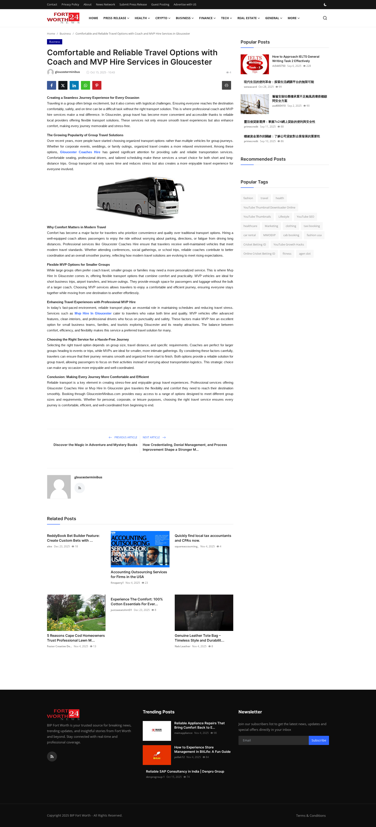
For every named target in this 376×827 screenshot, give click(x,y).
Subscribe (319, 740)
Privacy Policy (70, 4)
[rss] (52, 756)
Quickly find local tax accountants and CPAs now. (203, 538)
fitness (287, 253)
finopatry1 (117, 583)
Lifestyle (284, 217)
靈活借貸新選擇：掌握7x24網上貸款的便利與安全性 (279, 121)
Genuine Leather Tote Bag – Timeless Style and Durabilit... (199, 637)
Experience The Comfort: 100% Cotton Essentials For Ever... (137, 601)
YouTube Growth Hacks (289, 244)
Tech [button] (225, 18)
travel (264, 198)
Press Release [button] (114, 18)
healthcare (250, 226)
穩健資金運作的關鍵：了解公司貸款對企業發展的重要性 (282, 136)
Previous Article (125, 437)
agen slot (305, 253)
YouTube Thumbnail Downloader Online (269, 207)
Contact (52, 4)
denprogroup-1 (155, 777)
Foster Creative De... (59, 646)
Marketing (271, 226)
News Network (105, 4)
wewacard (250, 87)
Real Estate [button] (247, 18)
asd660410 (279, 106)
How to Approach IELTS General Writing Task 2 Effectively (295, 59)
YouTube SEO (305, 217)
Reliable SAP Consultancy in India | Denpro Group (185, 771)
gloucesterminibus (88, 477)
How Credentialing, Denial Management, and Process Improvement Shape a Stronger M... (185, 447)
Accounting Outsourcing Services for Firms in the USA (139, 574)
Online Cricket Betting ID (259, 253)
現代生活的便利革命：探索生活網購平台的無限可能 (279, 82)
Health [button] (141, 18)
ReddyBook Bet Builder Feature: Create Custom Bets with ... (73, 538)
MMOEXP (269, 235)
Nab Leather (182, 646)
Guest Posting (160, 4)
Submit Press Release (133, 4)
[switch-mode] (325, 4)
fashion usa (314, 235)
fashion (248, 198)
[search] (325, 18)
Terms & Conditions (311, 815)
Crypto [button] (161, 18)
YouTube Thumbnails (257, 217)
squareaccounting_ (187, 546)
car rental (249, 235)
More (292, 18)
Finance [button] (206, 18)
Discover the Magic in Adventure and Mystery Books (95, 445)
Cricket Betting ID (254, 244)
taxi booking (312, 226)
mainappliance (183, 733)
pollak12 (179, 757)
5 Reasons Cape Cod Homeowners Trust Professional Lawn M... (76, 637)
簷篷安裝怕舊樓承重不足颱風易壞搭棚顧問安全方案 (299, 98)
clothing (291, 226)
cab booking (291, 235)
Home (93, 18)
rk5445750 (278, 66)
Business (65, 33)
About (88, 4)
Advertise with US (185, 4)
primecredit (251, 126)
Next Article (152, 437)
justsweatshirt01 (121, 610)
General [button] (272, 18)
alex (49, 546)
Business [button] (183, 18)
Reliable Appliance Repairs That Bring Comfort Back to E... (199, 725)
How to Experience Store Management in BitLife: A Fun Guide (202, 749)
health (280, 198)
